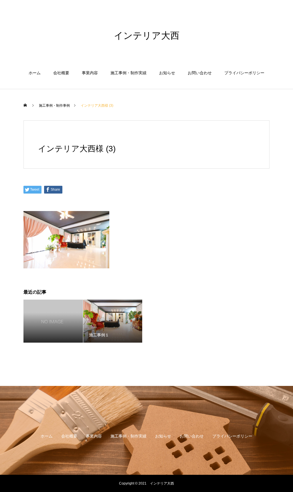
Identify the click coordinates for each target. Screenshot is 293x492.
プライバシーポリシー (244, 73)
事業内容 (90, 73)
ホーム (35, 73)
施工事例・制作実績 (128, 73)
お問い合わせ (200, 73)
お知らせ (167, 73)
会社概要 (61, 73)
